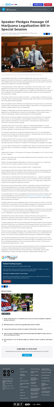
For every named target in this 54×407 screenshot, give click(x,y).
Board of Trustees (24, 380)
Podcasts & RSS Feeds (34, 372)
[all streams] (52, 9)
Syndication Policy (46, 380)
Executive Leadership (22, 375)
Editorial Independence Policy (45, 384)
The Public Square (46, 395)
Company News (23, 371)
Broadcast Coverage (46, 372)
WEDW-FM (5, 385)
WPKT (12, 385)
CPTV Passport (34, 386)
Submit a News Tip (24, 398)
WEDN (7, 383)
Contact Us (22, 392)
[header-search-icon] (30, 4)
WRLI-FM (4, 387)
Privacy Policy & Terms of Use (34, 397)
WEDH (4, 383)
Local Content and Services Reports (46, 392)
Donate (49, 4)
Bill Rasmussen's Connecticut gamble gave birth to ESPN (22, 324)
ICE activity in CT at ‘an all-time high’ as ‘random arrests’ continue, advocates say (28, 340)
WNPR (9, 385)
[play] (4, 9)
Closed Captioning (46, 375)
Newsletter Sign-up (35, 369)
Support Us (22, 395)
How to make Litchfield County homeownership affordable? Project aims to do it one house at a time (27, 334)
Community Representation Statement (34, 379)
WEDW (10, 383)
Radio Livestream (35, 375)
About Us (22, 369)
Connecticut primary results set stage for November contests (23, 329)
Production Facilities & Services (46, 388)
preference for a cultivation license (36, 195)
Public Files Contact (6, 388)
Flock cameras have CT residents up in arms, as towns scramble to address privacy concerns (27, 319)
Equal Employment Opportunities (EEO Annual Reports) (35, 389)
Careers (21, 389)
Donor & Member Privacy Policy (35, 394)
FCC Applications (45, 378)
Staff (21, 378)
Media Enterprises (24, 387)
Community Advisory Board (25, 384)
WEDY (4, 384)
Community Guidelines (33, 383)
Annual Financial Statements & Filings (46, 369)
